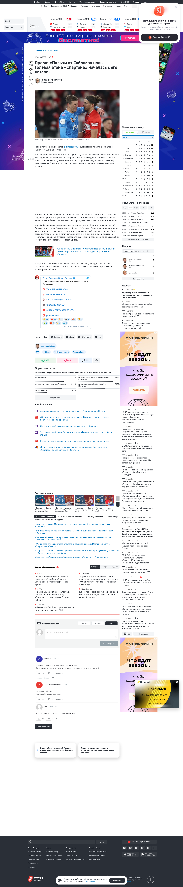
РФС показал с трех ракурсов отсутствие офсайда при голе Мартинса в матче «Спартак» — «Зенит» (72, 545)
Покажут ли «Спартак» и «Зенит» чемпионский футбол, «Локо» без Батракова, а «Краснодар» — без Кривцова (51, 580)
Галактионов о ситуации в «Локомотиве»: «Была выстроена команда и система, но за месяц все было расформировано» (138, 497)
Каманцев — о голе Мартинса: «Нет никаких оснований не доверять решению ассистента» (72, 525)
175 (138, 577)
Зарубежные (87, 589)
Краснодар (129, 145)
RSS (128, 634)
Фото (126, 6)
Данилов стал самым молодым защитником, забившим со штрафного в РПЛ (136, 325)
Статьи (118, 6)
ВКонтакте (86, 337)
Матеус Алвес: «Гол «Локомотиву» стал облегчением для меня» (137, 509)
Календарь (95, 6)
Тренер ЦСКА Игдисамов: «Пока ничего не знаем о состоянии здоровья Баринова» (136, 520)
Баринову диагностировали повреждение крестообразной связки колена (137, 295)
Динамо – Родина (137, 226)
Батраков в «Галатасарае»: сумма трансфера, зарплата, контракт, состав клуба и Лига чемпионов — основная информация (98, 580)
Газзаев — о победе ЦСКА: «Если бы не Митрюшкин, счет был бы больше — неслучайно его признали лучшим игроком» (137, 533)
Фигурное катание (87, 2)
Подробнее (90, 881)
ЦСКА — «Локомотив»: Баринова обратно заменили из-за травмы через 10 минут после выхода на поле (137, 610)
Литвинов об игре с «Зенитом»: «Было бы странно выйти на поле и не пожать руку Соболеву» (74, 531)
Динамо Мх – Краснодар (139, 229)
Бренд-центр (32, 863)
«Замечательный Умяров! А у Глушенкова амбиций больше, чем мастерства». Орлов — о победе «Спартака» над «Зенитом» (86, 251)
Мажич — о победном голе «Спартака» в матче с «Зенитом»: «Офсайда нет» (71, 557)
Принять (117, 880)
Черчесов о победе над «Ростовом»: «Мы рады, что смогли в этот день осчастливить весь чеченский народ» (138, 625)
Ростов (127, 175)
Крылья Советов (129, 192)
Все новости (143, 634)
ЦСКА (127, 148)
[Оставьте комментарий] (81, 632)
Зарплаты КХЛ (71, 855)
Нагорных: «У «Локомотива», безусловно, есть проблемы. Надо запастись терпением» (137, 460)
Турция (86, 574)
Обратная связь (94, 859)
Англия (42, 604)
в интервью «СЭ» (71, 146)
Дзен (71, 337)
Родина (127, 182)
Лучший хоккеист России (75, 859)
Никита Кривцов (135, 272)
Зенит (127, 152)
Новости (74, 6)
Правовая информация (97, 855)
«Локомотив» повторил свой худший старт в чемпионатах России (135, 546)
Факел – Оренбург (137, 213)
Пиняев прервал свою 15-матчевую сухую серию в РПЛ (138, 314)
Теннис (72, 2)
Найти (101, 842)
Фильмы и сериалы (108, 2)
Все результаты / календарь (138, 240)
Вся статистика (138, 279)
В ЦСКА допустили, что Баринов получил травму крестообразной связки (137, 448)
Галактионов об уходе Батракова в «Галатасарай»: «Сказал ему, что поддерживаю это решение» (138, 484)
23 (37, 604)
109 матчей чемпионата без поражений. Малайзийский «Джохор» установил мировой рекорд (99, 594)
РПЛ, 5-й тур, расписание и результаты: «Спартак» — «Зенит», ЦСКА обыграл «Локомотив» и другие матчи (135, 559)
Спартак (128, 155)
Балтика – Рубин (137, 236)
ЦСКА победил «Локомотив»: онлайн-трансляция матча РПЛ (136, 570)
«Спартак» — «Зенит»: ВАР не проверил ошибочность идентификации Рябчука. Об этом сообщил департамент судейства (77, 551)
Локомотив (129, 185)
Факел (127, 189)
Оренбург (128, 165)
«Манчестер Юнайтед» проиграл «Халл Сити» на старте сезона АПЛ (54, 608)
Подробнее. (127, 882)
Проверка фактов (34, 855)
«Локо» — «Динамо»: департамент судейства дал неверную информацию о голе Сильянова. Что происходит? (73, 538)
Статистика (107, 6)
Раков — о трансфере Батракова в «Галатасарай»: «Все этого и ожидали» (137, 472)
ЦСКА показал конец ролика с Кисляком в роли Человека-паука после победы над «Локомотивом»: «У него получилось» (138, 417)
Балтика (128, 162)
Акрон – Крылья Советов (139, 223)
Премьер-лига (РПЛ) (59, 6)
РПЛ (56, 50)
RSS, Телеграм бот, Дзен (98, 852)
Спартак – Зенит (136, 232)
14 (82, 574)
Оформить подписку (53, 859)
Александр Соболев (136, 265)
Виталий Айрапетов (51, 80)
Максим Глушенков (136, 259)
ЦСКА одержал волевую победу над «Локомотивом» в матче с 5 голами (136, 582)
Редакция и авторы (35, 852)
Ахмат (127, 169)
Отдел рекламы (33, 859)
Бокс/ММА (59, 2)
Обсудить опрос (55, 398)
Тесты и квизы (71, 852)
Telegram (57, 337)
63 (37, 589)
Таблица (84, 6)
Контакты (31, 867)
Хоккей (48, 2)
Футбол (37, 2)
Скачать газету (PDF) (54, 855)
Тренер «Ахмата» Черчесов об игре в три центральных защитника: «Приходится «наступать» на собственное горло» (138, 596)
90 (37, 574)
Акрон (127, 196)
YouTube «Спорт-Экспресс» (141, 842)
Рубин (127, 172)
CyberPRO (125, 2)
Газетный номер (52, 852)
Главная (39, 50)
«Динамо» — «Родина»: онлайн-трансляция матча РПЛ (137, 305)
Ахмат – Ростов (136, 216)
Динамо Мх (129, 158)
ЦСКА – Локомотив (137, 219)
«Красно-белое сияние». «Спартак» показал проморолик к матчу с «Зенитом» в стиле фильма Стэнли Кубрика (52, 595)
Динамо (128, 179)
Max (100, 337)
